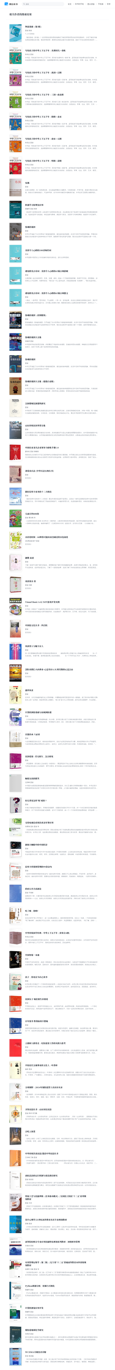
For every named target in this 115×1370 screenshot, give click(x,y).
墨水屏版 (91, 4)
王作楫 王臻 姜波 (31, 1157)
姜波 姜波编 (29, 1356)
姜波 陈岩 (28, 30)
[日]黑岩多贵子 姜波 (32, 541)
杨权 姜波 (28, 1069)
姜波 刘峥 (28, 585)
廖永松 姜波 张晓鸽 (32, 451)
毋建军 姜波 (29, 1290)
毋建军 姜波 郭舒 (31, 209)
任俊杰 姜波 (29, 1246)
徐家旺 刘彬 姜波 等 (32, 1269)
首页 (69, 4)
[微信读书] (11, 4)
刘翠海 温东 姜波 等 (32, 826)
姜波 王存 (28, 1203)
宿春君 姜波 (29, 341)
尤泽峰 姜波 (29, 782)
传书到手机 (79, 4)
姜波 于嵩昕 (29, 893)
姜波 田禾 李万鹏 (31, 1113)
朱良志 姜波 (29, 54)
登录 (109, 4)
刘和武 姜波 (29, 1334)
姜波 (26, 187)
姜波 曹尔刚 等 (30, 518)
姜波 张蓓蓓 (29, 1179)
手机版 (100, 4)
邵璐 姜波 (28, 1223)
